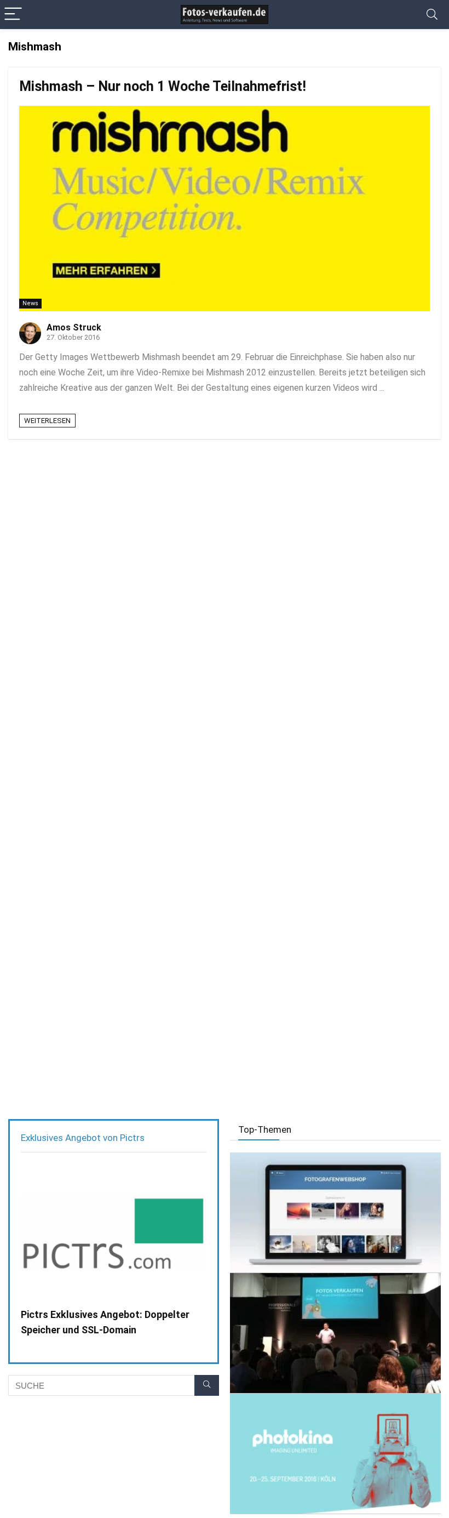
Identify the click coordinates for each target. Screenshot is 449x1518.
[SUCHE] (206, 1385)
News (30, 303)
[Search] (432, 14)
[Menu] (13, 14)
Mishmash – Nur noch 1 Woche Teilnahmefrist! (162, 86)
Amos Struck (74, 327)
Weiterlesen (47, 420)
